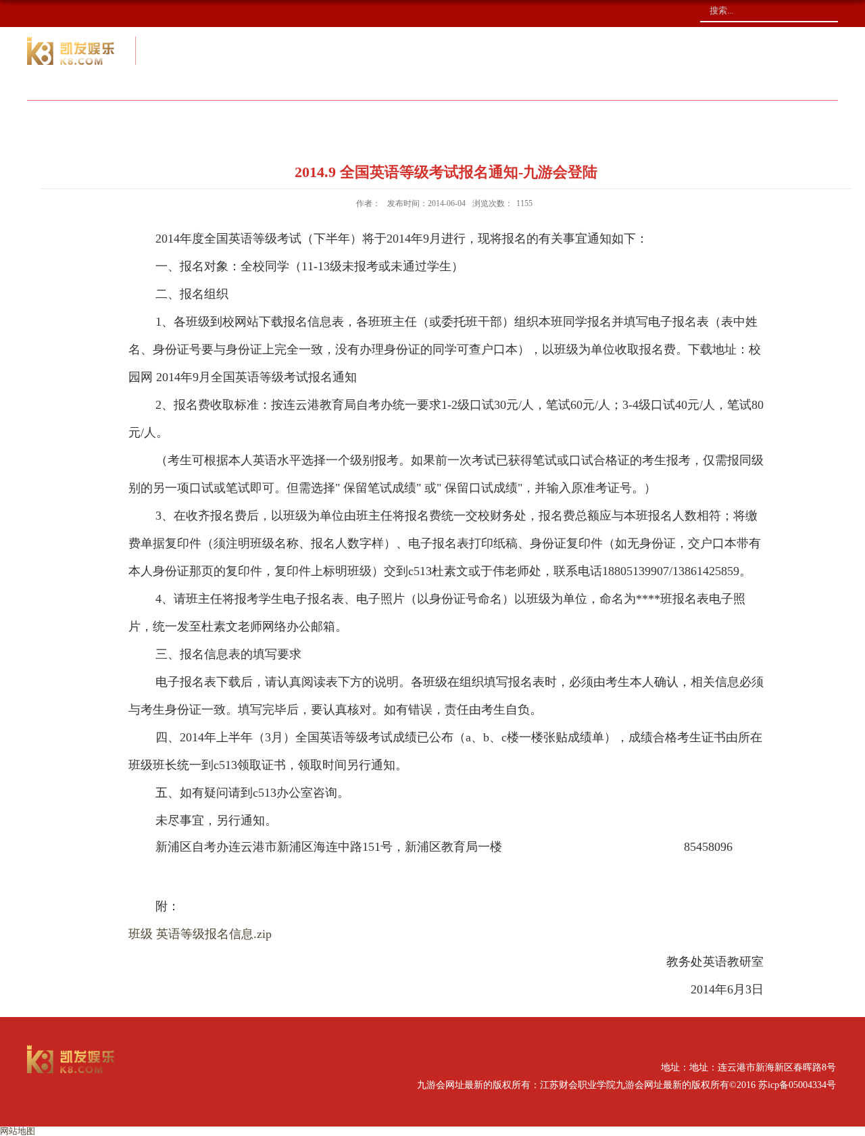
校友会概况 (269, 118)
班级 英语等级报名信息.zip (200, 934)
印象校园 (724, 118)
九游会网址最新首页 (122, 118)
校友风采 (499, 118)
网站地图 (17, 1131)
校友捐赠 (612, 118)
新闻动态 (387, 118)
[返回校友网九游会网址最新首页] (71, 1049)
